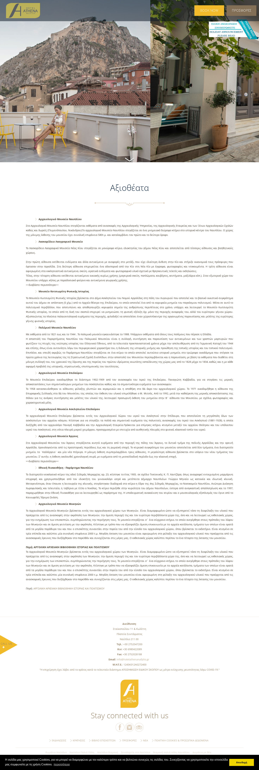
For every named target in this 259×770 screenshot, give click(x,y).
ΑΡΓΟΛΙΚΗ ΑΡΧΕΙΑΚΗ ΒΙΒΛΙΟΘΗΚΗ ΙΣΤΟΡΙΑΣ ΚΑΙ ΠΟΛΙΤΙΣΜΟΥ (68, 588)
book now (209, 10)
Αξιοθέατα (26, 10)
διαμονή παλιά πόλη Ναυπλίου (171, 752)
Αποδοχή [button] (241, 762)
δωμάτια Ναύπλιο (56, 752)
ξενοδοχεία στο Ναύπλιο (135, 752)
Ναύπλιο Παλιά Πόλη (82, 752)
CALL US (6, 643)
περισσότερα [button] (62, 764)
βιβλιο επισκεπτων (104, 740)
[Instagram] (129, 727)
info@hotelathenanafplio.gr (133, 659)
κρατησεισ (79, 740)
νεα (145, 740)
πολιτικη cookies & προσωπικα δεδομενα (181, 740)
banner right (233, 29)
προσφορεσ (241, 10)
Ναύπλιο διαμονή (107, 752)
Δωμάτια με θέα (202, 752)
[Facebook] (120, 727)
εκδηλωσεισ (59, 740)
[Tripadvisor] (139, 727)
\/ (129, 159)
